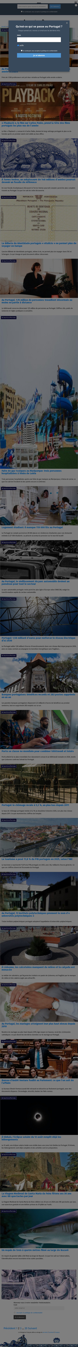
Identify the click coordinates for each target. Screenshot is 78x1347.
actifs (21, 45)
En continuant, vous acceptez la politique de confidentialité (40, 51)
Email (19, 35)
